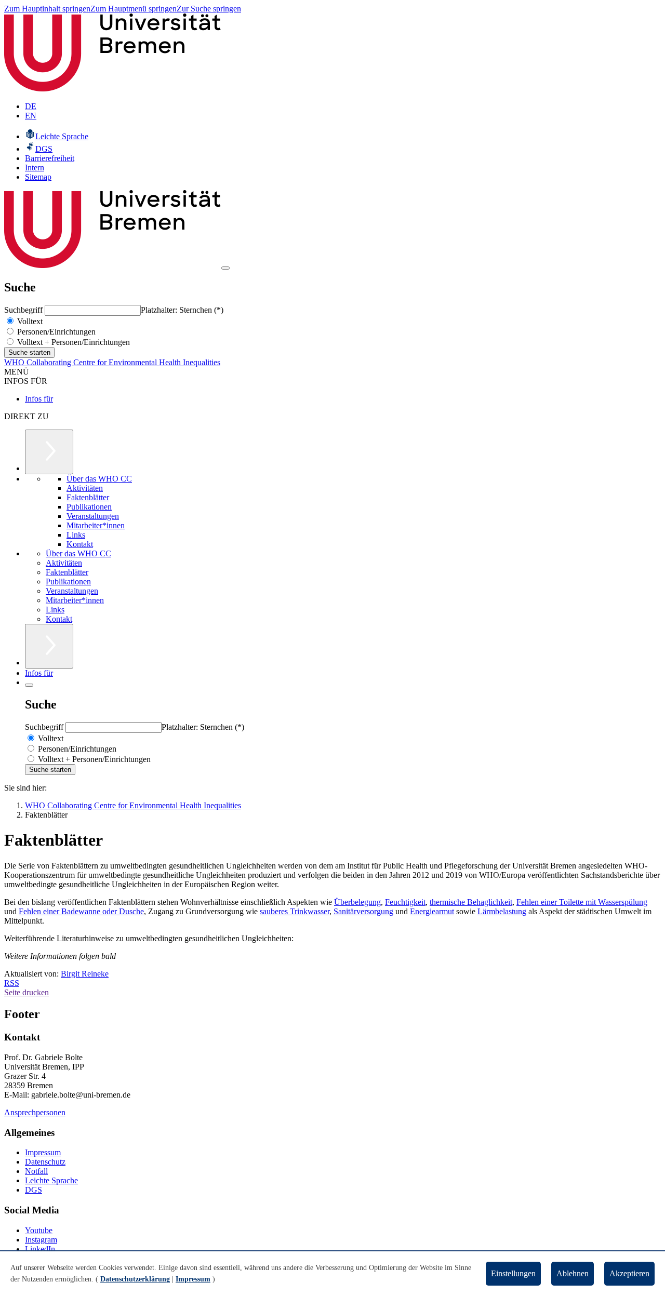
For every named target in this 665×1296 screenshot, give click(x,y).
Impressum (43, 1152)
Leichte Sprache (51, 1180)
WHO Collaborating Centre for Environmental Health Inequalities (112, 362)
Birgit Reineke (85, 973)
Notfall (36, 1171)
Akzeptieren (629, 1273)
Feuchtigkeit (405, 902)
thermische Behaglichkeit (471, 902)
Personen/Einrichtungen (55, 331)
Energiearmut (432, 911)
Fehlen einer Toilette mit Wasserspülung (581, 902)
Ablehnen (572, 1273)
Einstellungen (513, 1273)
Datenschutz (45, 1161)
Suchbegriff (24, 309)
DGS (33, 1189)
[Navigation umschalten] (225, 268)
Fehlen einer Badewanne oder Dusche (81, 911)
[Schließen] (29, 685)
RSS (11, 983)
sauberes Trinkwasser (294, 911)
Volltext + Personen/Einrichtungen (72, 342)
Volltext (29, 321)
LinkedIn (40, 1249)
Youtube (38, 1230)
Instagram (41, 1239)
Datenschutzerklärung (135, 1279)
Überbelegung (357, 902)
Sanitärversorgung (363, 911)
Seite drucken (26, 992)
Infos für (39, 398)
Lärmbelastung (501, 911)
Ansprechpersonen (34, 1112)
